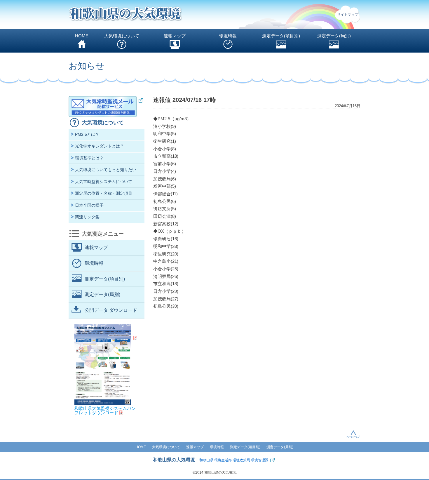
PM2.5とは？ (87, 134)
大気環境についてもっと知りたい (105, 169)
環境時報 (228, 35)
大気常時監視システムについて (103, 181)
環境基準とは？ (89, 158)
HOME (81, 35)
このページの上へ (353, 433)
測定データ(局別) (334, 35)
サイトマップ (347, 15)
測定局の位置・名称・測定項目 (103, 193)
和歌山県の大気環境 (174, 459)
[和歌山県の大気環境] (125, 14)
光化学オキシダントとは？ (99, 146)
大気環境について (121, 35)
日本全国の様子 (89, 205)
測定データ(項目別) (281, 35)
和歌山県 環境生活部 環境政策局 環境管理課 (233, 460)
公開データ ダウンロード (111, 310)
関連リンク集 (87, 217)
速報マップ (175, 35)
